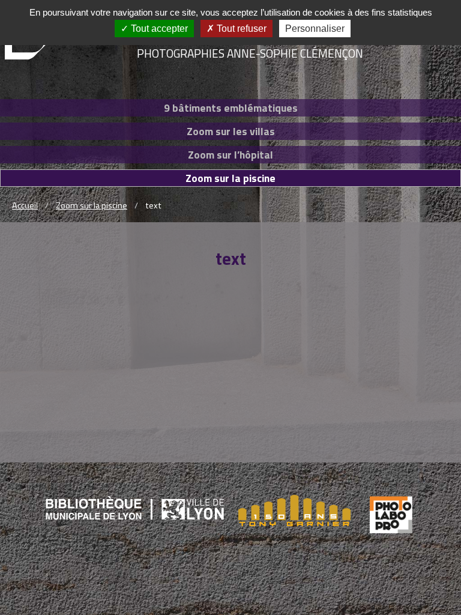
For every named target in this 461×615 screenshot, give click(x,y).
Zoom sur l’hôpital (230, 155)
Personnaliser (315, 28)
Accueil (25, 205)
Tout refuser (240, 28)
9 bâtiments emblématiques (231, 108)
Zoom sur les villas (231, 131)
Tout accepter (158, 28)
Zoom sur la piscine (230, 178)
